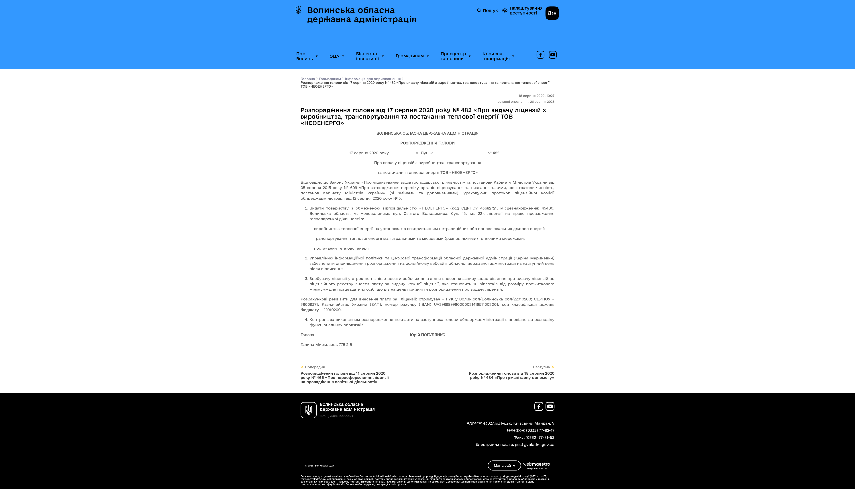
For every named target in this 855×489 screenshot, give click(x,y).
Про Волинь (304, 56)
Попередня (315, 367)
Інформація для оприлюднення (373, 79)
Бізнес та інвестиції (367, 56)
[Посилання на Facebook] (540, 55)
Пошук (490, 10)
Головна (308, 79)
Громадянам (410, 55)
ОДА (335, 56)
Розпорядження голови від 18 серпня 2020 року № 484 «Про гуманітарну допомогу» (511, 375)
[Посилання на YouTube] (553, 55)
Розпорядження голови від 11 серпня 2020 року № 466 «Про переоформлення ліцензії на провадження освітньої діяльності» (345, 377)
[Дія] (552, 14)
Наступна (541, 367)
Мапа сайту (504, 465)
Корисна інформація (496, 56)
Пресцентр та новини (453, 56)
